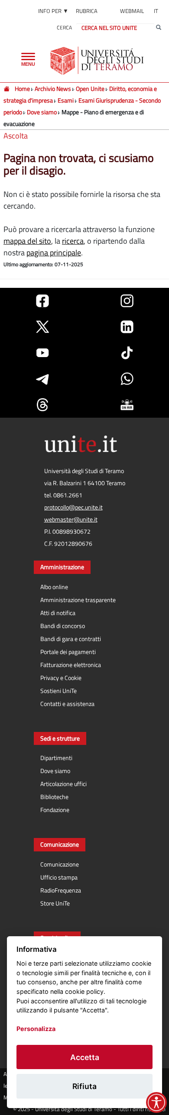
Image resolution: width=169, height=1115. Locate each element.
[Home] (7, 88)
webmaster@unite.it (71, 519)
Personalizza (35, 1028)
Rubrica (87, 10)
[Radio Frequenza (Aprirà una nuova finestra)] (126, 404)
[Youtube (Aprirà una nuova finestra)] (42, 352)
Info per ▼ (53, 10)
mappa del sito (27, 241)
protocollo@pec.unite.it (73, 507)
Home (23, 88)
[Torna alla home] (97, 60)
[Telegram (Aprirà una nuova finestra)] (42, 378)
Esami (66, 100)
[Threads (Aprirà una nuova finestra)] (42, 404)
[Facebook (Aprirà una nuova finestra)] (42, 300)
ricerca (73, 241)
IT (156, 10)
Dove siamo (42, 111)
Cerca (64, 27)
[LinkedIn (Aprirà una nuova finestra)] (126, 326)
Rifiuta (84, 1086)
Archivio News (53, 88)
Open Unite (90, 88)
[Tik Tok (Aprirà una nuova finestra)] (126, 352)
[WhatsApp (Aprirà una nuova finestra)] (126, 378)
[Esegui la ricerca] (158, 27)
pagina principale (53, 252)
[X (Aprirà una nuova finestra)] (42, 326)
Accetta (84, 1057)
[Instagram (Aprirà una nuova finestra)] (126, 300)
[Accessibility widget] (156, 1102)
